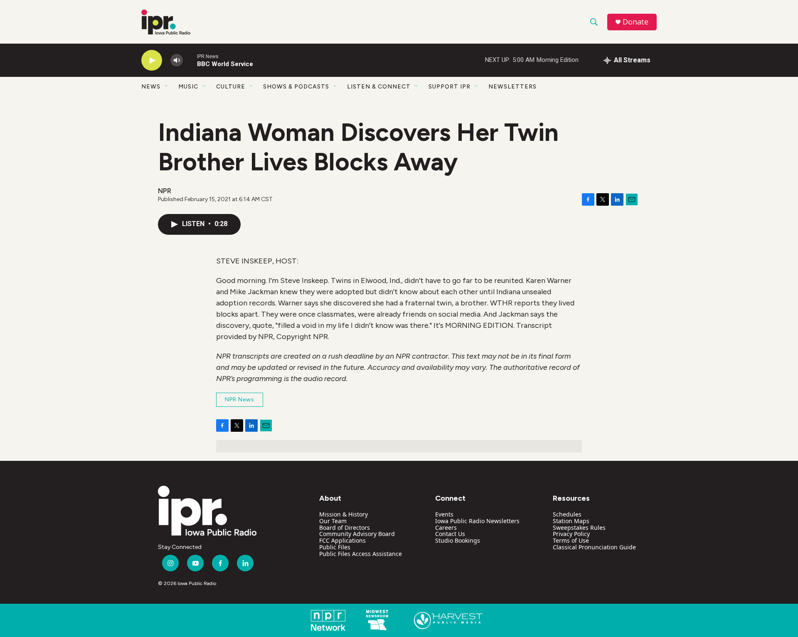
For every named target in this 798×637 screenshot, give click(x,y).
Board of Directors (344, 527)
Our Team (333, 521)
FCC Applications (342, 540)
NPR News (239, 399)
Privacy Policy (571, 534)
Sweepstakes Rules (579, 527)
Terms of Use (571, 540)
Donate (635, 21)
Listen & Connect (379, 86)
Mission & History (343, 514)
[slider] (190, 60)
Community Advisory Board (357, 534)
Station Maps (571, 521)
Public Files (334, 547)
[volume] (177, 60)
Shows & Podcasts (296, 86)
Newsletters (512, 86)
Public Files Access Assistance (360, 554)
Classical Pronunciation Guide (594, 547)
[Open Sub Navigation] (166, 86)
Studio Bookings (457, 540)
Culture (230, 86)
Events (444, 514)
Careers (446, 527)
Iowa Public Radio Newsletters (477, 521)
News (150, 86)
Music (188, 86)
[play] (151, 60)
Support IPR (449, 86)
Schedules (567, 514)
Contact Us (450, 534)
